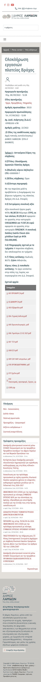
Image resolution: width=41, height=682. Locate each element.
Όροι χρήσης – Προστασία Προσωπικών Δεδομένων (19, 666)
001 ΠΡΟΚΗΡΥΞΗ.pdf (16, 293)
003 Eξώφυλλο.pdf (16, 308)
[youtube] (12, 4)
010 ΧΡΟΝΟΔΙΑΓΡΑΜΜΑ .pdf (19, 365)
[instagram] (8, 4)
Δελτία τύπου (8, 413)
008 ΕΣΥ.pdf (13, 350)
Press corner (17, 50)
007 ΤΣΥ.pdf (13, 342)
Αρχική (6, 50)
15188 (19, 8)
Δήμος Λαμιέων (20, 672)
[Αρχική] (19, 16)
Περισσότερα (32, 569)
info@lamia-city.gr (31, 8)
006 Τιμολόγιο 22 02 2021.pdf (20, 333)
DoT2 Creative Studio (20, 670)
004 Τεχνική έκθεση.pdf (18, 316)
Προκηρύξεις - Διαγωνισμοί (14, 423)
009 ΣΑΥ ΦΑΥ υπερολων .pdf (19, 359)
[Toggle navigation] (5, 39)
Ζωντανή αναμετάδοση (12, 432)
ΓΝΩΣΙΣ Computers (18, 674)
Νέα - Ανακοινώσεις (11, 409)
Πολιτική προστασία (11, 418)
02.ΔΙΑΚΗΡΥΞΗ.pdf (15, 302)
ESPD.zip (12, 387)
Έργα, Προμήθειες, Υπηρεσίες (18, 103)
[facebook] (4, 4)
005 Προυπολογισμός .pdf (19, 325)
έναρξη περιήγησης (15, 650)
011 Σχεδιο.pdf (14, 373)
